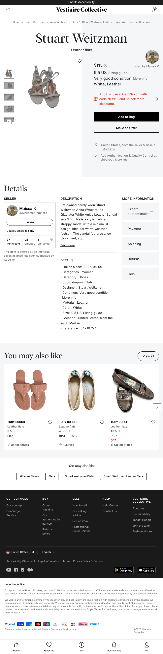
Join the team (141, 526)
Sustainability (141, 514)
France (8, 629)
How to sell (79, 505)
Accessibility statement (20, 561)
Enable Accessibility (81, 2)
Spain (66, 629)
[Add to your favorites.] (50, 422)
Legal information (48, 561)
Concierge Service (13, 513)
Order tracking (47, 507)
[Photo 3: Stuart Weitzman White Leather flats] (9, 97)
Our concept (14, 505)
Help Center (110, 505)
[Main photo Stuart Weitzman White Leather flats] (9, 73)
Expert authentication (138, 211)
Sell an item (80, 521)
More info (140, 78)
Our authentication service (51, 519)
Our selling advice (79, 513)
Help (131, 274)
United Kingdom (23, 629)
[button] (155, 9)
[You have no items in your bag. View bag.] (155, 9)
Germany (55, 629)
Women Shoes (58, 22)
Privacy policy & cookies (88, 561)
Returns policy (47, 531)
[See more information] (156, 99)
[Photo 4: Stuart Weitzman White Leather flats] (9, 109)
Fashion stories (142, 531)
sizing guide (117, 72)
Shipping (134, 243)
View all (148, 356)
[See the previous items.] (9, 68)
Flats (75, 22)
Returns (134, 258)
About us (138, 508)
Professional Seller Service (81, 529)
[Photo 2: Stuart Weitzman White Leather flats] (9, 85)
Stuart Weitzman (35, 22)
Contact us (110, 511)
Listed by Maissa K (146, 66)
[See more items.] (9, 121)
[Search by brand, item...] (8, 9)
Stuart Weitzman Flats (95, 22)
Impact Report (142, 520)
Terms (66, 561)
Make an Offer (126, 127)
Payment (134, 228)
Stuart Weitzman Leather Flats (123, 476)
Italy (74, 629)
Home (16, 22)
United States (41, 629)
